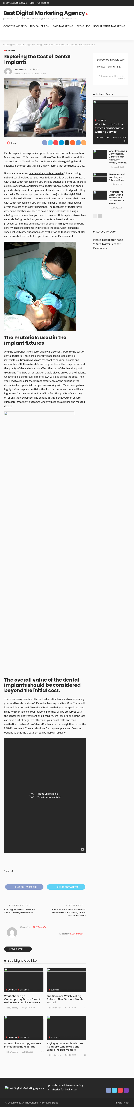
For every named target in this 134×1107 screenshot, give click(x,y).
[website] (21, 934)
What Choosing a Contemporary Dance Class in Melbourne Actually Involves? (22, 999)
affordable (59, 732)
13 (85, 1007)
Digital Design (39, 26)
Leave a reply (16, 949)
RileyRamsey (20, 69)
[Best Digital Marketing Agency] (24, 1087)
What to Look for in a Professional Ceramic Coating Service (109, 128)
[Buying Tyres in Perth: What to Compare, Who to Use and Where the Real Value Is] (66, 1028)
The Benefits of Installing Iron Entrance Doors (117, 177)
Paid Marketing (63, 26)
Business (10, 50)
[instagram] (128, 3)
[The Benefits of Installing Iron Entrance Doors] (100, 177)
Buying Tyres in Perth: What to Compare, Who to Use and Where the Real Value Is (65, 1047)
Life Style (24, 990)
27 (85, 1055)
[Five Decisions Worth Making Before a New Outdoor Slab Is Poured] (66, 980)
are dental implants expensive (46, 173)
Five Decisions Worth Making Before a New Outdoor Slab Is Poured (65, 999)
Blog (32, 2)
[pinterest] (124, 3)
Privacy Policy (122, 1102)
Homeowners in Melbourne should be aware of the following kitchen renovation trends (69, 912)
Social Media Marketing (109, 26)
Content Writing (15, 26)
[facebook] (115, 3)
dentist (8, 405)
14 (125, 141)
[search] (126, 35)
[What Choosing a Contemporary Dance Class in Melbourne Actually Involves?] (23, 980)
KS (12, 871)
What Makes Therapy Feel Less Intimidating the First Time (22, 1045)
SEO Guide (83, 26)
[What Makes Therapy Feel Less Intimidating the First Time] (23, 1028)
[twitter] (119, 3)
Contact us (43, 2)
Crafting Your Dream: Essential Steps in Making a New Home (19, 911)
